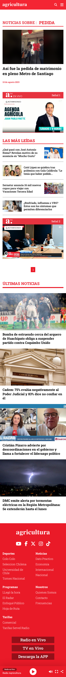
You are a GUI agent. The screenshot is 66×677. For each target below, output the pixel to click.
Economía (42, 564)
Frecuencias (44, 603)
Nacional (42, 575)
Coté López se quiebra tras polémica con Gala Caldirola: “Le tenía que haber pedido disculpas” (43, 170)
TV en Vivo (33, 648)
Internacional (45, 570)
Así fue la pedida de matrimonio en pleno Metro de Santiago (32, 71)
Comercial (9, 622)
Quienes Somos (46, 592)
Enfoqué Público (13, 603)
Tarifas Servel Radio (16, 628)
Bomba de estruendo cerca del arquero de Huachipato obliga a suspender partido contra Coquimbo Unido (32, 338)
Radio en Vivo (33, 639)
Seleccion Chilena (14, 564)
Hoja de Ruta (11, 608)
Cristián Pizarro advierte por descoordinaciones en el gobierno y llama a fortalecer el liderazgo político (31, 449)
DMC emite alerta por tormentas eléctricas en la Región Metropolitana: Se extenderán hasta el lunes (31, 504)
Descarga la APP (33, 656)
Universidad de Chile (13, 571)
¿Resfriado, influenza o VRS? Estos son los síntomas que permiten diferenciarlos (41, 206)
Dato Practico (44, 559)
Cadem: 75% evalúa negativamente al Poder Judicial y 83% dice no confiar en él (32, 394)
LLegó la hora (11, 592)
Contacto (42, 598)
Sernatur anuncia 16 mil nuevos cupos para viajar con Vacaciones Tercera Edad (22, 188)
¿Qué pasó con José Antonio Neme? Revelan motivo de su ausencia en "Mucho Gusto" (20, 153)
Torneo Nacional (14, 578)
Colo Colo (9, 559)
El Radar (8, 598)
